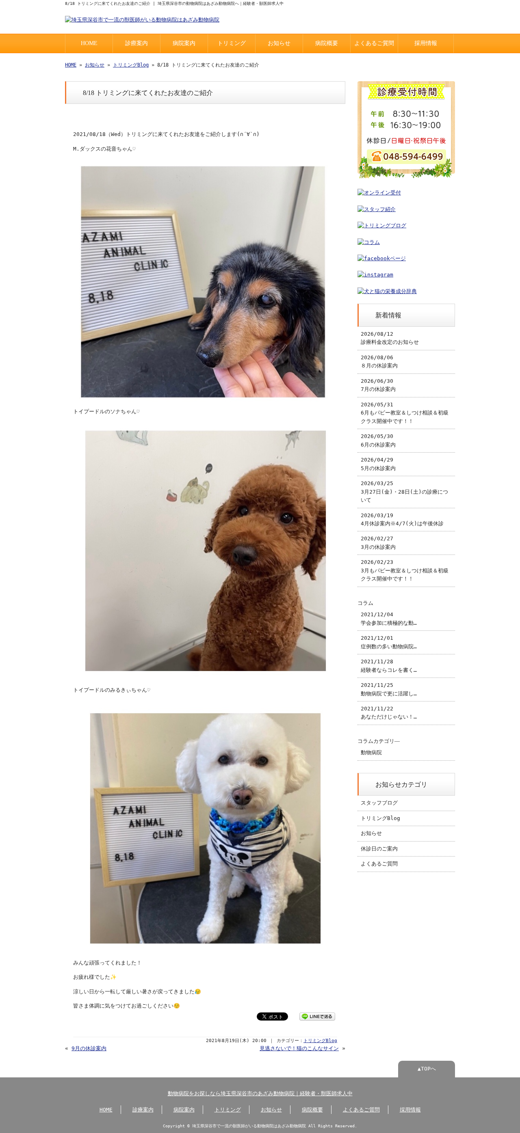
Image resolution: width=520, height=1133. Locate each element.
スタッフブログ (379, 803)
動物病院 (371, 752)
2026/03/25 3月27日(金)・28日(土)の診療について (404, 491)
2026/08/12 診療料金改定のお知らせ (390, 338)
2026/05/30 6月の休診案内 (378, 440)
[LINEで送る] (317, 1016)
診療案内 (136, 43)
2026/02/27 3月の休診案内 (378, 542)
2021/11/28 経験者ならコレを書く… (389, 665)
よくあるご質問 (374, 43)
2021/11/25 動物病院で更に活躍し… (389, 689)
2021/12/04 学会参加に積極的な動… (389, 618)
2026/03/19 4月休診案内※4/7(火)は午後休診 (402, 519)
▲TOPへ (427, 1069)
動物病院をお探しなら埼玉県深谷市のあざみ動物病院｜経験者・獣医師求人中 (260, 1093)
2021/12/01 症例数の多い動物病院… (389, 642)
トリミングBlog (131, 65)
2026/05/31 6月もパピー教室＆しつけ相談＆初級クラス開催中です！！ (404, 412)
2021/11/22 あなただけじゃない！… (389, 713)
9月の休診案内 (89, 1048)
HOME (89, 43)
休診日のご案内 (379, 849)
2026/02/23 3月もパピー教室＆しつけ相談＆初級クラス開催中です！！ (404, 570)
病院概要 (326, 43)
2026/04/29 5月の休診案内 (378, 464)
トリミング (231, 43)
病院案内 (184, 43)
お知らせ (279, 43)
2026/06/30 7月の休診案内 (378, 385)
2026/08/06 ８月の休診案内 (379, 361)
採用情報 (425, 43)
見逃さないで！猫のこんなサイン (299, 1048)
